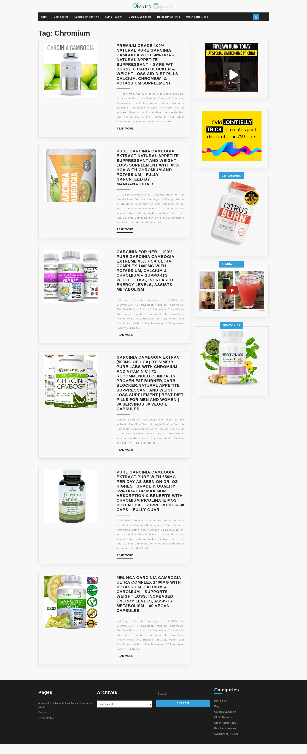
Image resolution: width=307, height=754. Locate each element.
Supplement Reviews (86, 17)
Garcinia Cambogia (140, 17)
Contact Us (44, 712)
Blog (216, 706)
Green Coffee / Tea (197, 17)
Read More (125, 129)
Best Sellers (61, 17)
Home (44, 17)
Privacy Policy (46, 717)
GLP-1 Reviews (114, 17)
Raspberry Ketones (168, 17)
